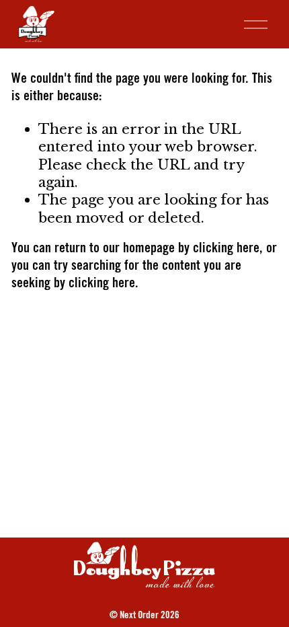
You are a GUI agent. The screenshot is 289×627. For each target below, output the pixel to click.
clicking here (226, 249)
